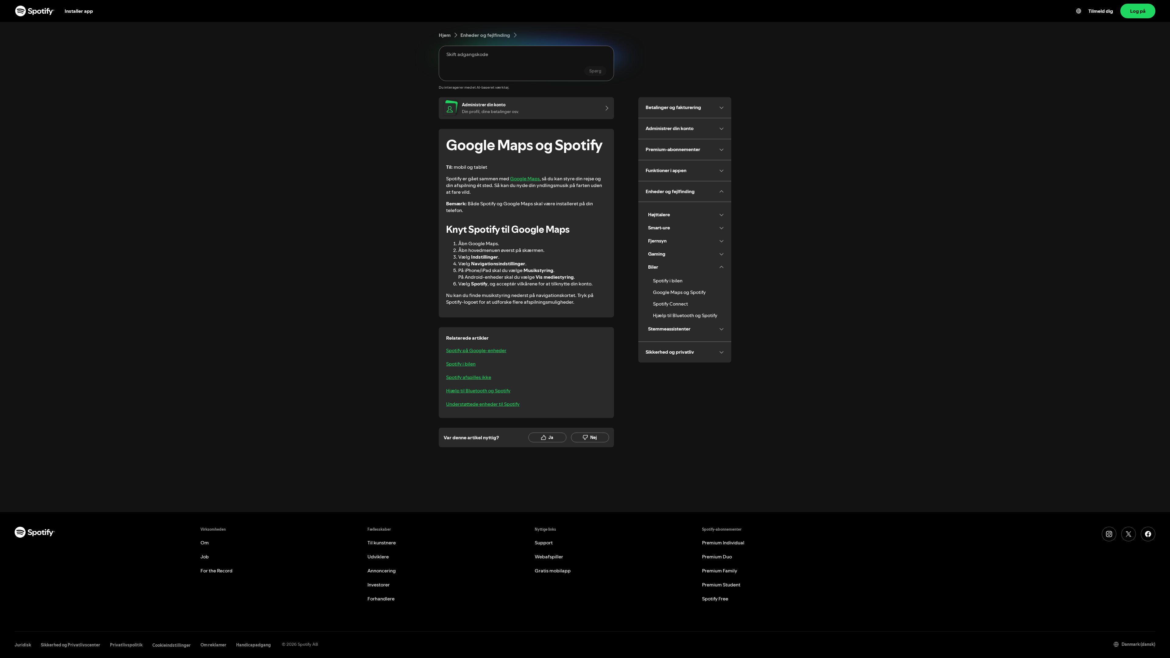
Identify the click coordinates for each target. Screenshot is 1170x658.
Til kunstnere (381, 542)
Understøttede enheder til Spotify (482, 404)
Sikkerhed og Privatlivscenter (70, 645)
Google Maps (525, 178)
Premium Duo (717, 556)
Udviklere (378, 556)
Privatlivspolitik (126, 645)
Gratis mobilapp (553, 570)
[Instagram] (1109, 534)
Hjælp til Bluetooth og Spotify (478, 390)
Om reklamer (213, 645)
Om (204, 542)
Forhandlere (381, 598)
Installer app (79, 11)
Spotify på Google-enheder (476, 350)
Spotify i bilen (461, 363)
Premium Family (719, 570)
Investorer (378, 584)
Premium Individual (723, 542)
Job (204, 556)
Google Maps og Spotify (679, 292)
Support (544, 542)
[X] (1128, 534)
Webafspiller (549, 556)
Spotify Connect (670, 303)
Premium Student (721, 584)
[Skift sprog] (1078, 11)
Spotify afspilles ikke (468, 377)
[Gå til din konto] (605, 108)
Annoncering (381, 570)
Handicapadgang (253, 645)
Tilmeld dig (1100, 11)
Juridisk (23, 645)
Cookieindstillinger (171, 645)
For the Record (216, 570)
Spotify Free (715, 598)
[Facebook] (1148, 534)
